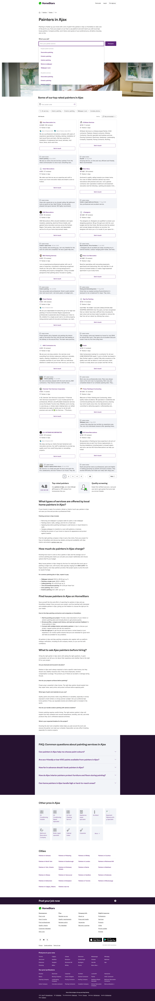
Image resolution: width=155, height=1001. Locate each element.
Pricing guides (102, 928)
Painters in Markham (104, 867)
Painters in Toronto (84, 881)
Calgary (54, 956)
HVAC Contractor (108, 976)
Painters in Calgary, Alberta (47, 886)
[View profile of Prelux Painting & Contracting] (98, 407)
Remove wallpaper (46, 64)
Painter (93, 976)
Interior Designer (69, 976)
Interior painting (46, 60)
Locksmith (94, 973)
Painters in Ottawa (44, 875)
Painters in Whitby (84, 855)
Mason (40, 976)
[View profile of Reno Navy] (98, 187)
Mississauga (94, 956)
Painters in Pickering (65, 855)
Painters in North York (45, 861)
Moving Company (56, 976)
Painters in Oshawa (45, 855)
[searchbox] (71, 43)
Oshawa (93, 959)
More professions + (109, 984)
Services (100, 919)
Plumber (41, 973)
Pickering (41, 965)
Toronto (41, 956)
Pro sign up (112, 3)
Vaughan (54, 962)
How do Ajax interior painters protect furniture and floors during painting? (72, 775)
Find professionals (44, 922)
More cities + (94, 965)
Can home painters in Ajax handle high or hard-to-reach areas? (67, 783)
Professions (101, 916)
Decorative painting (47, 52)
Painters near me (64, 886)
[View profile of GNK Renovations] (57, 231)
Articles (100, 931)
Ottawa (67, 956)
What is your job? (44, 39)
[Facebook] (40, 939)
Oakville (93, 962)
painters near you (56, 542)
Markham (106, 959)
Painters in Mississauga (105, 881)
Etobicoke (41, 962)
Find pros (111, 43)
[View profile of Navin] (98, 364)
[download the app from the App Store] (95, 940)
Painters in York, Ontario (46, 867)
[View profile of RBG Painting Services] (57, 274)
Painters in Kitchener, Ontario (65, 868)
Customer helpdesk (45, 928)
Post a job (98, 3)
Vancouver (41, 959)
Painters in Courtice (104, 855)
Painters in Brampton (65, 881)
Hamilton (54, 959)
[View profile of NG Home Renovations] (98, 451)
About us (81, 916)
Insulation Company (83, 984)
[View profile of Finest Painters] (57, 319)
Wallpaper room (46, 68)
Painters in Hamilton (84, 875)
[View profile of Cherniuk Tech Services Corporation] (57, 407)
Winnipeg (106, 956)
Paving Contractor (70, 979)
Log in (105, 3)
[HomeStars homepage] (48, 3)
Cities (100, 925)
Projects (100, 922)
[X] (47, 939)
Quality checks (43, 925)
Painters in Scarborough (66, 861)
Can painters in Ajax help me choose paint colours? (62, 752)
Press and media (83, 919)
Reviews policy (63, 922)
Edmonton (80, 956)
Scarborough (81, 959)
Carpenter (67, 973)
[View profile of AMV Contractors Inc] (57, 364)
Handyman (107, 973)
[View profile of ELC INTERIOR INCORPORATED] (57, 451)
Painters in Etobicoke (104, 875)
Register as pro (63, 916)
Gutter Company (43, 984)
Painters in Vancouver (65, 875)
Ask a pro (42, 931)
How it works (43, 919)
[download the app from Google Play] (109, 940)
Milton (53, 965)
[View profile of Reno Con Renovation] (98, 274)
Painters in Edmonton (45, 881)
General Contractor (83, 976)
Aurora (80, 965)
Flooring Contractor (70, 984)
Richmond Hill (68, 962)
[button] (109, 116)
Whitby (67, 965)
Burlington (80, 962)
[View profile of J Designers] (98, 231)
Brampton (67, 959)
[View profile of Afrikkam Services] (98, 142)
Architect (80, 973)
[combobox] (71, 63)
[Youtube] (43, 939)
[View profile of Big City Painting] (98, 319)
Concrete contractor (57, 984)
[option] (71, 52)
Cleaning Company (44, 979)
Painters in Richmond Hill (106, 861)
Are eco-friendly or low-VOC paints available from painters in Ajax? (69, 759)
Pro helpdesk (63, 925)
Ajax (105, 962)
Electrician (54, 973)
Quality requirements (65, 919)
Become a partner (83, 925)
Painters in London (84, 861)
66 (90, 476)
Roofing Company (83, 979)
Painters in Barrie (83, 867)
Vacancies (81, 922)
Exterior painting (46, 56)
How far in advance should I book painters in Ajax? (61, 767)
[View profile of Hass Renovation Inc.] (57, 142)
